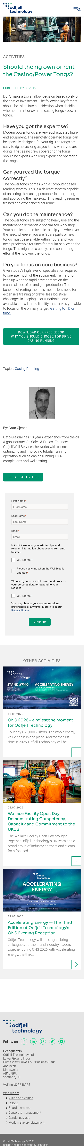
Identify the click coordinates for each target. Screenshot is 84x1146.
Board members (19, 1108)
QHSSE (13, 1103)
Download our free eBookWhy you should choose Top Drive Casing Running (41, 337)
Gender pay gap (19, 1118)
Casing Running (27, 369)
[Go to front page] (17, 8)
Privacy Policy (20, 610)
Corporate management (25, 1112)
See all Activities (23, 477)
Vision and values (21, 1098)
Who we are (11, 1093)
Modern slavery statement (26, 1122)
